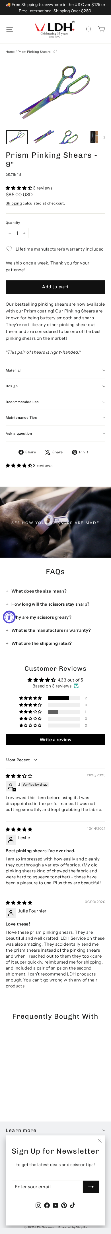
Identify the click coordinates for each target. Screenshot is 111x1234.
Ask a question (19, 433)
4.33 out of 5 (70, 680)
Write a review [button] (55, 739)
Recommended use (22, 402)
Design (12, 386)
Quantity (13, 223)
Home (10, 52)
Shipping (14, 203)
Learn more (21, 1130)
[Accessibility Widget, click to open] (9, 617)
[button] (19, 188)
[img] (19, 776)
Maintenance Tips (21, 418)
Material (13, 370)
